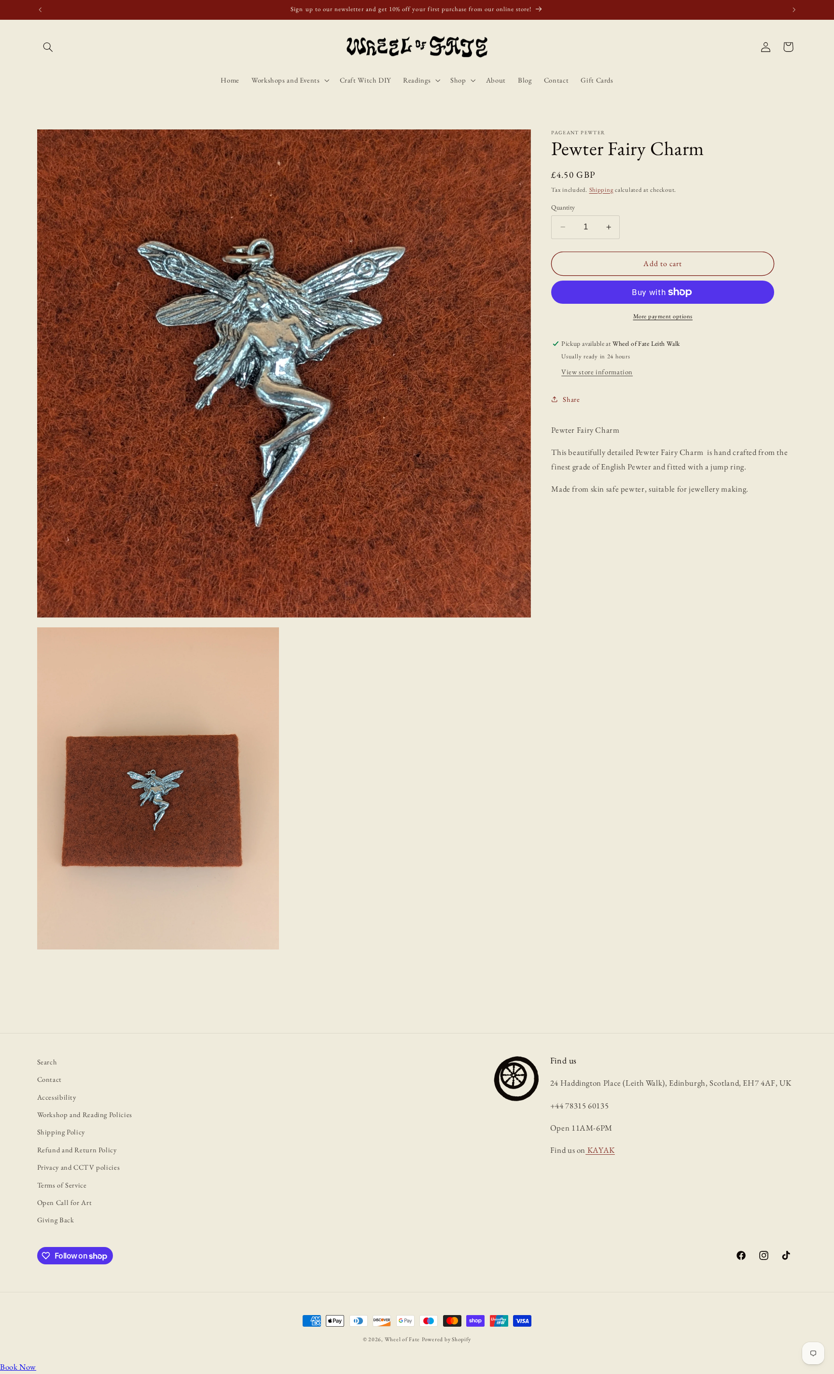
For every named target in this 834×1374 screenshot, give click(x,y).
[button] (48, 47)
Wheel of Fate (402, 1339)
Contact (49, 1079)
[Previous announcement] (40, 9)
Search (47, 1061)
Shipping (601, 189)
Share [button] (571, 399)
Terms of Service (62, 1185)
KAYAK (600, 1150)
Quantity (563, 207)
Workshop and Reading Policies (84, 1114)
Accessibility (56, 1097)
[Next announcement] (794, 9)
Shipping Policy (61, 1132)
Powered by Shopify (446, 1339)
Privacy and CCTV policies (78, 1167)
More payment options (663, 316)
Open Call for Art (64, 1202)
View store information (597, 371)
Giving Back (55, 1219)
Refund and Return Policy (77, 1149)
